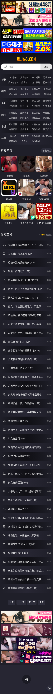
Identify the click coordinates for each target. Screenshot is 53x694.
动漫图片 (47, 112)
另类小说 (24, 129)
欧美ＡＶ (36, 89)
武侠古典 (47, 124)
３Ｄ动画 (47, 89)
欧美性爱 (47, 100)
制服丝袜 (13, 105)
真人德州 (24, 77)
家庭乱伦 (24, 124)
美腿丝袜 (13, 117)
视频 (3, 91)
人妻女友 (36, 124)
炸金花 (24, 82)
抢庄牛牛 (47, 82)
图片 (3, 114)
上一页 (21, 602)
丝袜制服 (24, 94)
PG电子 (13, 77)
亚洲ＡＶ (13, 89)
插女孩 (13, 136)
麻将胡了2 (13, 82)
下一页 (32, 602)
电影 (3, 103)
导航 (3, 138)
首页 (11, 602)
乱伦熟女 (36, 105)
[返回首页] (49, 688)
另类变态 (47, 105)
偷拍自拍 (24, 100)
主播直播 (36, 94)
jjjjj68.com (26, 59)
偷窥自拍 (13, 112)
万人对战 (36, 77)
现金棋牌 (36, 82)
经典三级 (24, 105)
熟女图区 (36, 117)
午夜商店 (24, 136)
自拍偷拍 (24, 89)
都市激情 (13, 124)
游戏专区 (47, 77)
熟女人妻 (13, 94)
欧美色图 (36, 112)
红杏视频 (13, 141)
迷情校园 (13, 129)
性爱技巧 (47, 129)
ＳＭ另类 (47, 94)
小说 (3, 126)
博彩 (3, 79)
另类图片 (47, 117)
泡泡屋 (24, 141)
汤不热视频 (47, 136)
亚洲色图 (24, 112)
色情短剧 (36, 141)
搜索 (46, 66)
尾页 (41, 602)
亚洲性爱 (13, 100)
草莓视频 (36, 136)
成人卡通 (36, 100)
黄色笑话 (36, 129)
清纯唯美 (24, 117)
